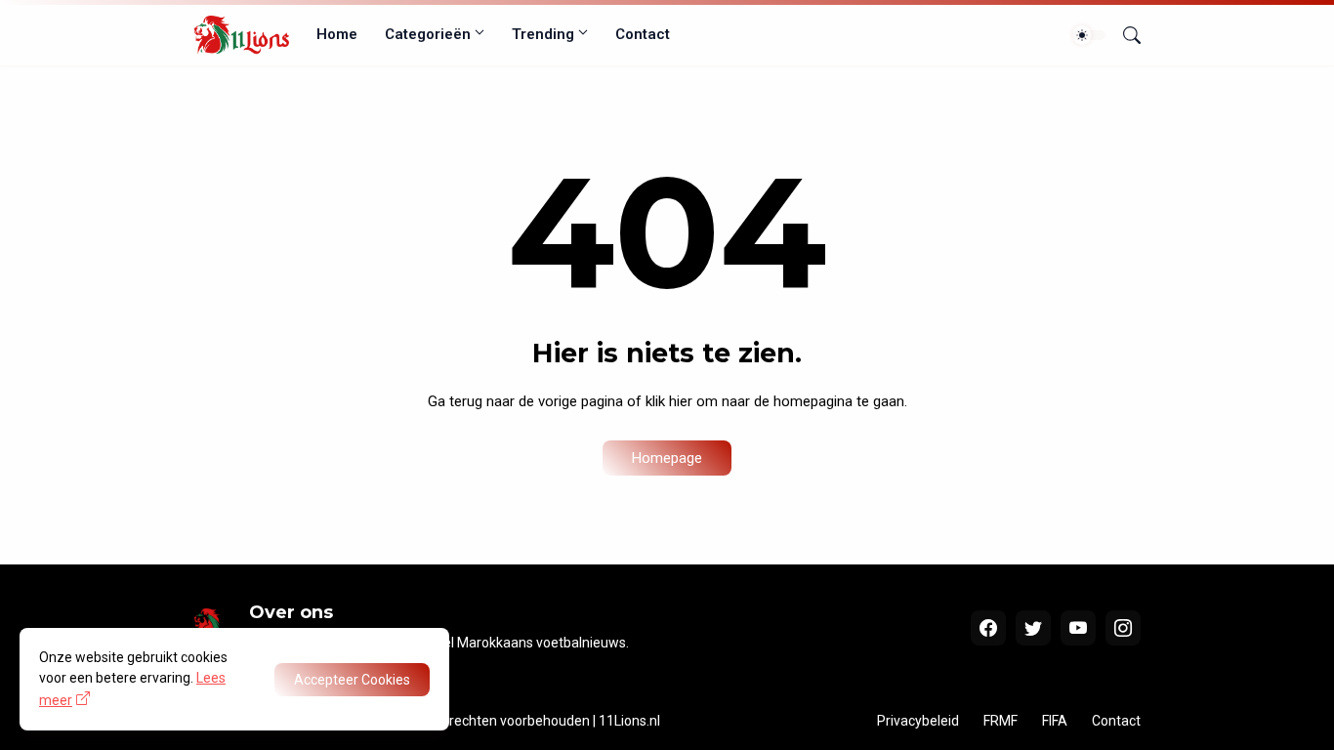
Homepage (667, 458)
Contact (642, 34)
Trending (543, 34)
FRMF (1000, 721)
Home (336, 34)
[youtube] (1078, 628)
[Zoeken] (1124, 35)
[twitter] (1033, 628)
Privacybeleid (918, 721)
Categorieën (428, 34)
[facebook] (988, 628)
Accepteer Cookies (352, 680)
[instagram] (1123, 628)
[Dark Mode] (1088, 35)
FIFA (1054, 721)
